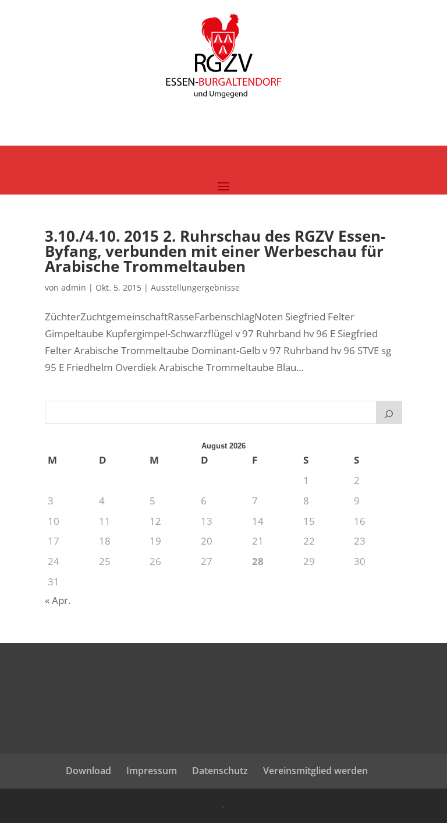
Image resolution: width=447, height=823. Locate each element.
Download (88, 770)
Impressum (151, 770)
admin (73, 287)
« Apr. (57, 600)
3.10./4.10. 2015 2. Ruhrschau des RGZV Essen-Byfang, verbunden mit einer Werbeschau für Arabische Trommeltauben (215, 251)
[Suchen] (389, 412)
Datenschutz (220, 770)
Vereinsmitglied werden (315, 770)
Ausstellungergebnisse (195, 287)
